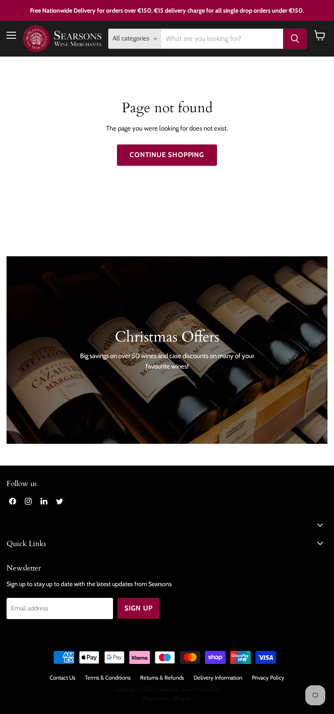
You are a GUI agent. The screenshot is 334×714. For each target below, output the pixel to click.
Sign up (138, 608)
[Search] (295, 39)
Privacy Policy (268, 677)
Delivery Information (218, 677)
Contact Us (62, 677)
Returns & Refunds (162, 677)
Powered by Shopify (167, 698)
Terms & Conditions (107, 677)
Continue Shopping (167, 155)
